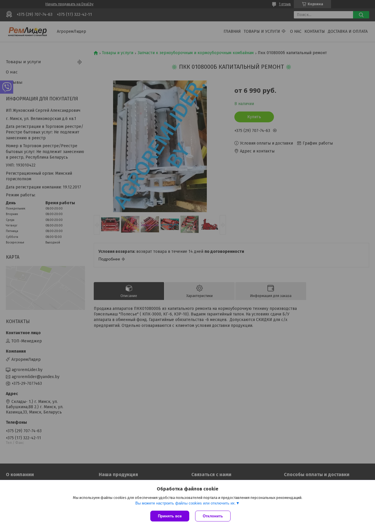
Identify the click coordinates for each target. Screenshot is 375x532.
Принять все (170, 516)
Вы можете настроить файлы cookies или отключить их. (185, 503)
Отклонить (213, 516)
